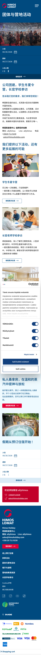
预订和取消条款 (7, 590)
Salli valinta (20, 369)
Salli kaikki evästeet (20, 361)
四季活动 (6, 558)
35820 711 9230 (9, 133)
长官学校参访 (7, 577)
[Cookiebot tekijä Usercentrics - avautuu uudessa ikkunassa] (28, 284)
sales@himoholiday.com (13, 537)
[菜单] (37, 6)
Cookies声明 (6, 583)
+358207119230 (14, 495)
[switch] (35, 331)
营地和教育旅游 (8, 572)
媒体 (3, 586)
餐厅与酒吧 (6, 567)
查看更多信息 (10, 201)
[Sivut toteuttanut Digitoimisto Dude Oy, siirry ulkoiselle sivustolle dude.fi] (7, 614)
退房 (3, 58)
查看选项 (19, 76)
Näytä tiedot (29, 355)
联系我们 (9, 546)
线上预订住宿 (7, 553)
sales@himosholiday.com (14, 137)
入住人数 (5, 68)
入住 (3, 49)
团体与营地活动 (8, 562)
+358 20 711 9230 (10, 540)
